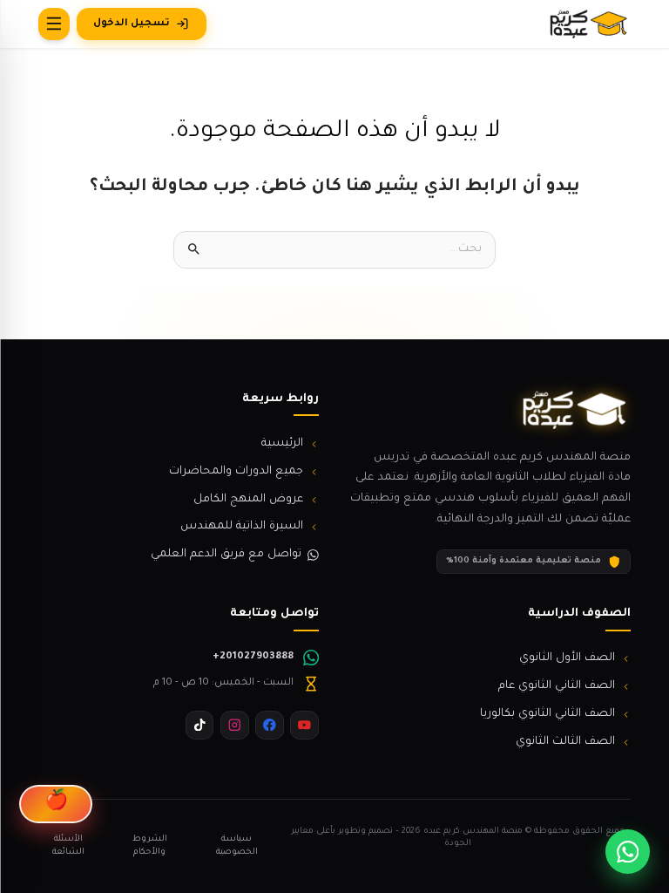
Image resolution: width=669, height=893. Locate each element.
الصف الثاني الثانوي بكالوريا (547, 714)
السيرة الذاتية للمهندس (241, 527)
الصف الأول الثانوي (567, 658)
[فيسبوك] (269, 725)
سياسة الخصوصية (237, 846)
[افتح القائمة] (54, 23)
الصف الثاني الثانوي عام (556, 686)
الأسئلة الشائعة (68, 846)
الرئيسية (282, 444)
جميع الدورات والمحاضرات (236, 472)
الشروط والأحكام (149, 846)
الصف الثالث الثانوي (565, 742)
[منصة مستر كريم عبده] (588, 24)
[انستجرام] (234, 725)
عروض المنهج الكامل (248, 500)
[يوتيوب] (304, 725)
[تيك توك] (200, 725)
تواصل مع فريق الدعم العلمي (226, 555)
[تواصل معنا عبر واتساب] (627, 851)
